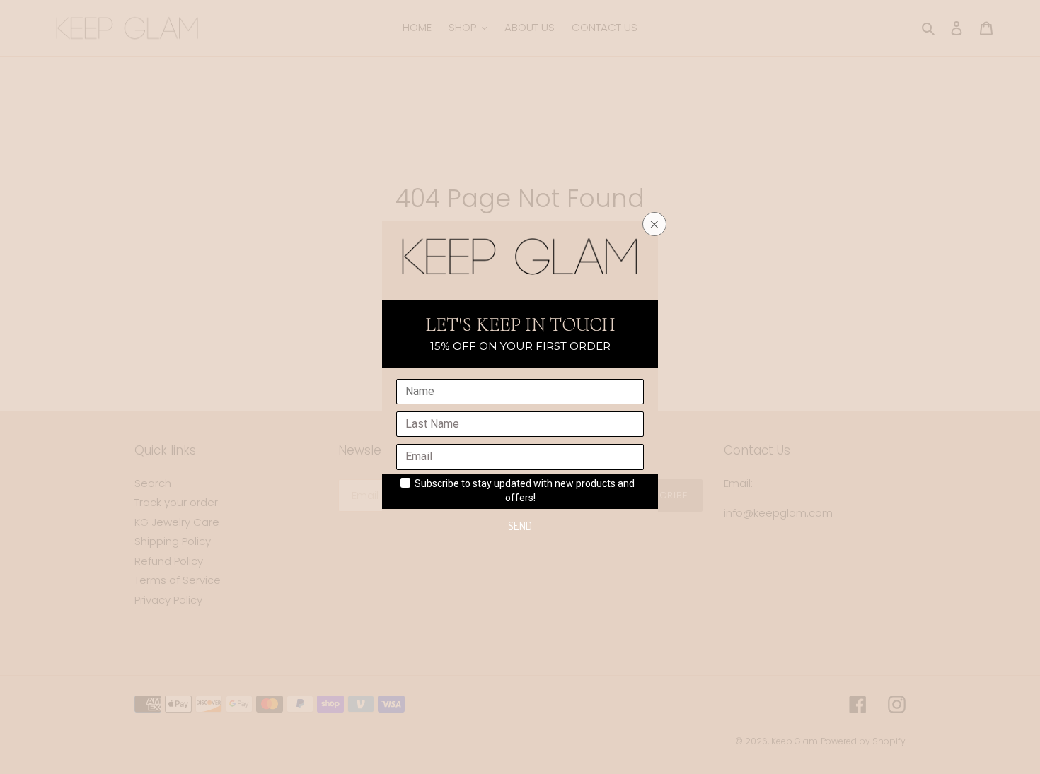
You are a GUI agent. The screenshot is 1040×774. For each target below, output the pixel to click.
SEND (520, 526)
